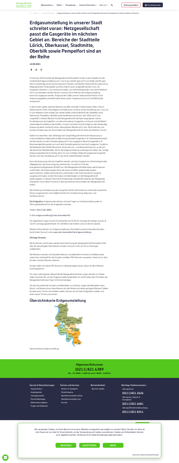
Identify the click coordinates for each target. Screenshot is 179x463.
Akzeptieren (89, 445)
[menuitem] (111, 5)
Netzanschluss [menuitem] (47, 5)
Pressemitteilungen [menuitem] (38, 399)
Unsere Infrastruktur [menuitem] (87, 5)
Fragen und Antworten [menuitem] (39, 405)
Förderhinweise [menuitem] (67, 392)
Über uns (36, 13)
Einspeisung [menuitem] (70, 5)
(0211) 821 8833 (44, 209)
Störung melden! (131, 5)
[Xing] (41, 69)
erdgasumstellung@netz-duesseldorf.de (53, 215)
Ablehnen (65, 445)
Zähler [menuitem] (59, 5)
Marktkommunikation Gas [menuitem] (71, 399)
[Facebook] (31, 69)
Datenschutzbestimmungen (150, 455)
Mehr (113, 445)
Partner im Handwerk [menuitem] (69, 388)
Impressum (136, 455)
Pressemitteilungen (48, 13)
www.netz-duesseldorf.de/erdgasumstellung (72, 232)
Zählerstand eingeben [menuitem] (39, 402)
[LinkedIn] (36, 69)
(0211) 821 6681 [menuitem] (132, 404)
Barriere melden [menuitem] (98, 388)
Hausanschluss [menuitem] (36, 388)
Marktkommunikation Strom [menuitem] (72, 395)
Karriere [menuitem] (64, 402)
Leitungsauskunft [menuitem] (37, 395)
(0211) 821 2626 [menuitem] (132, 393)
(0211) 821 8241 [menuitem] (132, 412)
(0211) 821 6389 (89, 369)
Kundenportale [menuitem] (36, 392)
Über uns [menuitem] (102, 5)
